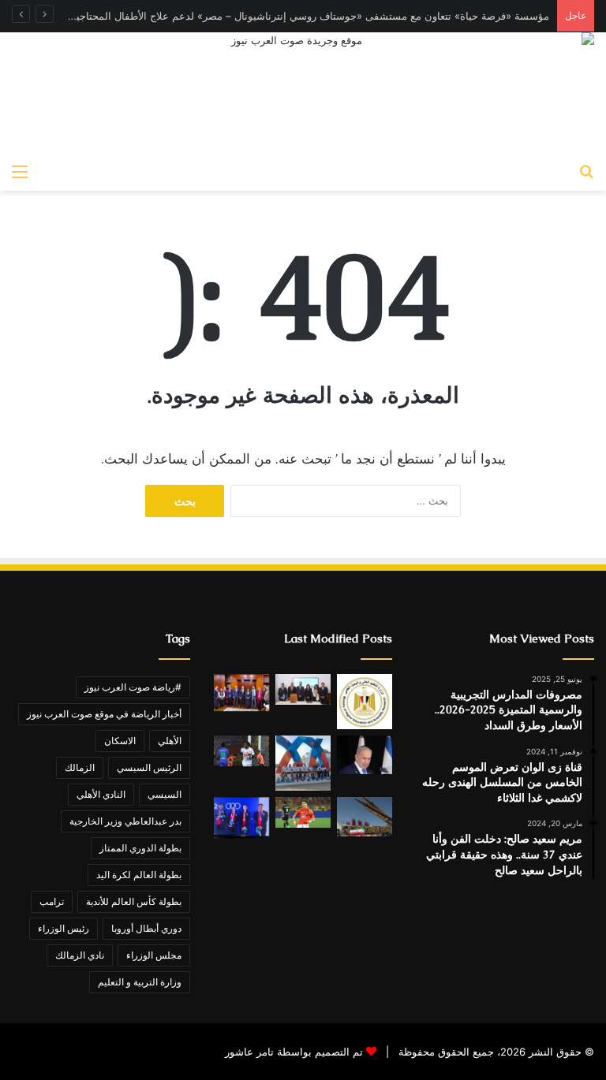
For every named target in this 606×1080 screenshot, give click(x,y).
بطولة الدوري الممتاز (140, 848)
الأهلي (169, 741)
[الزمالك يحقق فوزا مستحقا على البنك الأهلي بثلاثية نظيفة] (241, 751)
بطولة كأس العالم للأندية (133, 901)
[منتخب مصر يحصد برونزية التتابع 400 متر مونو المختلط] (241, 817)
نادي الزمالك (79, 955)
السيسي (164, 794)
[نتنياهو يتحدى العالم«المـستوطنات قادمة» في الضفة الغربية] (364, 755)
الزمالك (80, 767)
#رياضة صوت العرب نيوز (132, 687)
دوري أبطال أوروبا (146, 928)
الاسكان (120, 741)
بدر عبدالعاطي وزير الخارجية (125, 821)
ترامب (51, 901)
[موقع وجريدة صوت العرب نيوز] (303, 93)
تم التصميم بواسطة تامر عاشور (294, 1051)
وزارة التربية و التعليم (139, 982)
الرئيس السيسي (149, 767)
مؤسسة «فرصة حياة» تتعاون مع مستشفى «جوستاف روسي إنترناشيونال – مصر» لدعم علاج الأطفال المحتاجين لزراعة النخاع (279, 15)
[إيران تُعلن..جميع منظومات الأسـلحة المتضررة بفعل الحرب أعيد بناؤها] (364, 816)
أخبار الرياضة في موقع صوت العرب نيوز (104, 714)
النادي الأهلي (101, 794)
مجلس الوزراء (153, 955)
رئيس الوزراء (63, 928)
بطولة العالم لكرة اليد (138, 875)
